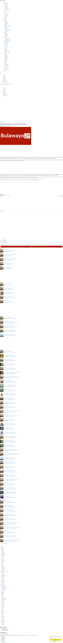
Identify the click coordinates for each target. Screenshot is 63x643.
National (6, 4)
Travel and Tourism (7, 29)
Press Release (7, 10)
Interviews (6, 34)
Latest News (4, 84)
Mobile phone (7, 56)
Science (3, 607)
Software (6, 58)
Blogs (2, 583)
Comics (3, 576)
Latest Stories (5, 82)
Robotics (6, 59)
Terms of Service (29, 635)
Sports (4, 12)
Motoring (6, 65)
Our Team (3, 625)
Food (6, 66)
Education (6, 6)
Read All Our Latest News (5, 543)
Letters (6, 36)
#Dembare (4, 195)
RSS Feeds (3, 622)
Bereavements (7, 41)
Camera (6, 54)
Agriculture (6, 9)
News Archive (3, 620)
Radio (6, 48)
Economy (6, 22)
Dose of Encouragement (8, 25)
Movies (6, 45)
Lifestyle (4, 78)
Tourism (6, 67)
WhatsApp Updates (7, 40)
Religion (6, 7)
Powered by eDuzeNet (3, 636)
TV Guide (6, 47)
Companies (6, 21)
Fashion (6, 27)
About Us (3, 623)
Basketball (6, 15)
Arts (2, 594)
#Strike (9, 195)
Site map (3, 621)
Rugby (6, 16)
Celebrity (6, 44)
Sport (6, 63)
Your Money (6, 24)
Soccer (6, 13)
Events (6, 50)
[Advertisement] (31, 103)
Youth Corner (7, 39)
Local (6, 2)
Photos (6, 31)
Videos (4, 61)
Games (6, 46)
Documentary (7, 69)
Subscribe (31, 246)
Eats (5, 26)
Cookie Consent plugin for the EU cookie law (56, 641)
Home (5, 74)
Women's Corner (7, 38)
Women (3, 613)
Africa (6, 5)
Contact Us (3, 624)
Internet (6, 55)
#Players (7, 195)
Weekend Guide (7, 52)
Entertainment (7, 64)
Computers (6, 57)
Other (6, 60)
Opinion (4, 32)
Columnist (6, 33)
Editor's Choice (9, 84)
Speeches (6, 35)
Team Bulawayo (7, 51)
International (7, 8)
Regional (6, 3)
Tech (4, 53)
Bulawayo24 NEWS (2, 0)
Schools (6, 17)
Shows (6, 49)
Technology (5, 80)
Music (6, 43)
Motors (3, 601)
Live (5, 11)
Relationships (7, 30)
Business (4, 19)
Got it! (56, 639)
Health (6, 28)
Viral (5, 70)
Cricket (6, 14)
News (4, 1)
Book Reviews (7, 42)
